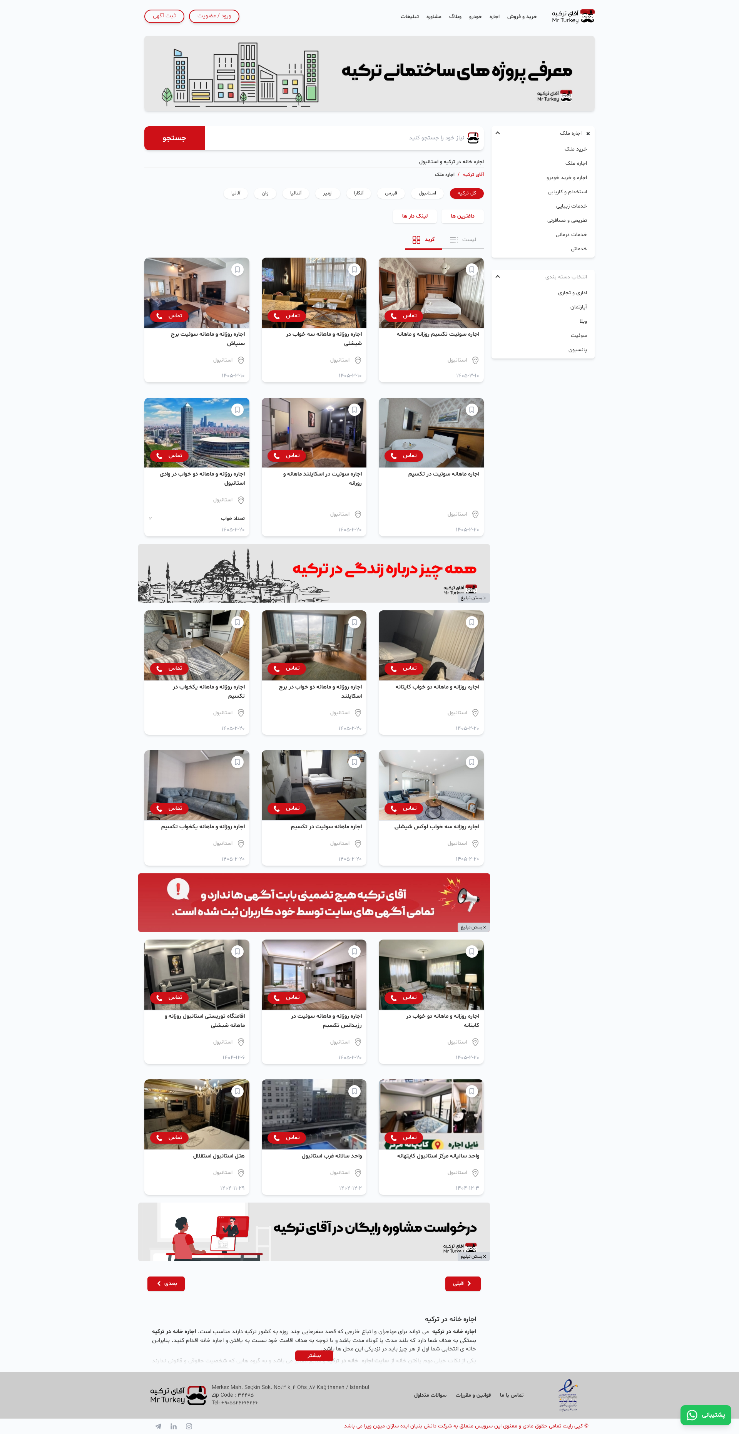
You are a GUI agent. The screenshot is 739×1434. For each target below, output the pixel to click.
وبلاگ (455, 16)
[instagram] (189, 1426)
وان (265, 193)
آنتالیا (295, 193)
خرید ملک (576, 149)
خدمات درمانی (571, 234)
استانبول (427, 193)
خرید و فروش (522, 16)
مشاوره (433, 16)
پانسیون (577, 349)
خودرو (475, 16)
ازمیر (328, 193)
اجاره (495, 16)
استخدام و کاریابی (567, 192)
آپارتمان (578, 307)
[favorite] (472, 269)
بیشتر (314, 1355)
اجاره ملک (576, 163)
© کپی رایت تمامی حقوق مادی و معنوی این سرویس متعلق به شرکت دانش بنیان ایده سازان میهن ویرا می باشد (466, 1426)
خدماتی (579, 249)
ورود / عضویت (214, 16)
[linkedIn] (173, 1426)
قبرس (391, 193)
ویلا (583, 321)
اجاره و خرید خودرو (567, 177)
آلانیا (235, 193)
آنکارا (358, 193)
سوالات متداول (430, 1395)
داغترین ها (463, 216)
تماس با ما (511, 1395)
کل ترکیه (467, 193)
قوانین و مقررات (473, 1395)
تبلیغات (410, 16)
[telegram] (158, 1426)
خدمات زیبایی (571, 206)
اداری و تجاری (572, 293)
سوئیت (579, 335)
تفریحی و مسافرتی (567, 220)
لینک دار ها (415, 216)
